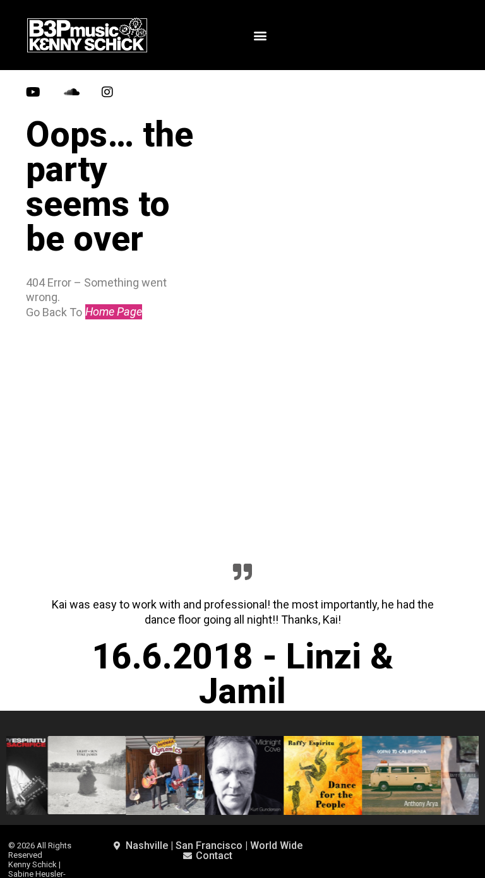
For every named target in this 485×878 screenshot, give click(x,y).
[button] (259, 35)
